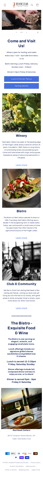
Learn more (21, 165)
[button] (4, 5)
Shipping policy (24, 470)
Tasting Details (21, 86)
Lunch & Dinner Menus (21, 79)
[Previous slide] (16, 32)
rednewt (11, 462)
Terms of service (11, 470)
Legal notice (36, 470)
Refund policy (31, 466)
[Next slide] (26, 32)
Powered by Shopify (21, 462)
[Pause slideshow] (38, 32)
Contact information (17, 466)
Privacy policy (35, 462)
